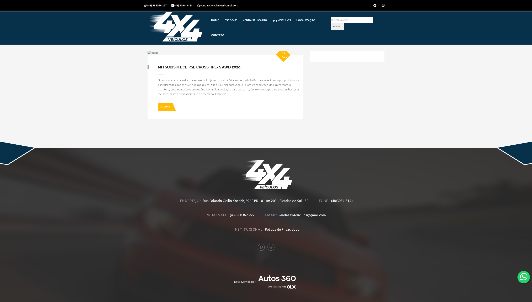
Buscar (337, 26)
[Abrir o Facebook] (375, 5)
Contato (217, 35)
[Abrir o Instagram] (383, 5)
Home (215, 20)
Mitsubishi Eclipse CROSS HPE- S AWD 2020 (199, 67)
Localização (305, 20)
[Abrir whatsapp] (523, 276)
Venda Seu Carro (255, 20)
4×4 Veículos (281, 20)
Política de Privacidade (282, 229)
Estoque (230, 20)
